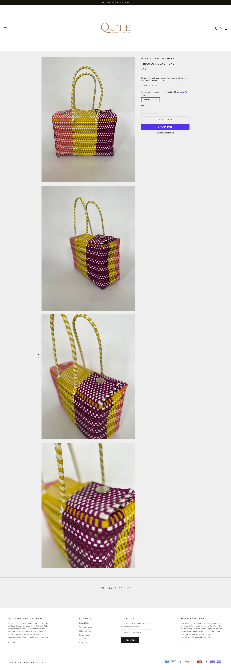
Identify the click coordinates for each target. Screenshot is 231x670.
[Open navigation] (5, 28)
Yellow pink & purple (150, 99)
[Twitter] (153, 85)
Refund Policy (84, 623)
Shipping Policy (85, 631)
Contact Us (83, 643)
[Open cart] (226, 28)
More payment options (165, 132)
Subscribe (130, 640)
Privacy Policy (84, 635)
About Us (83, 639)
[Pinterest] (156, 85)
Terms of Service (85, 627)
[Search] (221, 28)
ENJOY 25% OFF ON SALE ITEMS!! (115, 2)
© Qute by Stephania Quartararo (26, 662)
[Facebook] (149, 85)
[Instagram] (14, 642)
